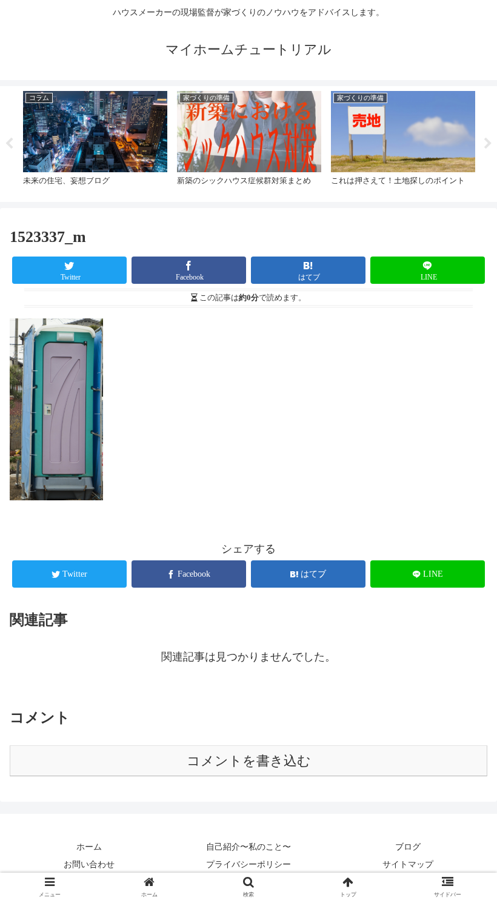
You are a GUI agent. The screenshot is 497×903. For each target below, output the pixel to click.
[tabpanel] (95, 141)
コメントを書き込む (249, 760)
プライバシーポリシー (248, 864)
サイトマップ (407, 864)
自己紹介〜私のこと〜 (248, 846)
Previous (9, 144)
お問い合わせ (89, 864)
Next (488, 144)
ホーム (89, 846)
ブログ (408, 846)
